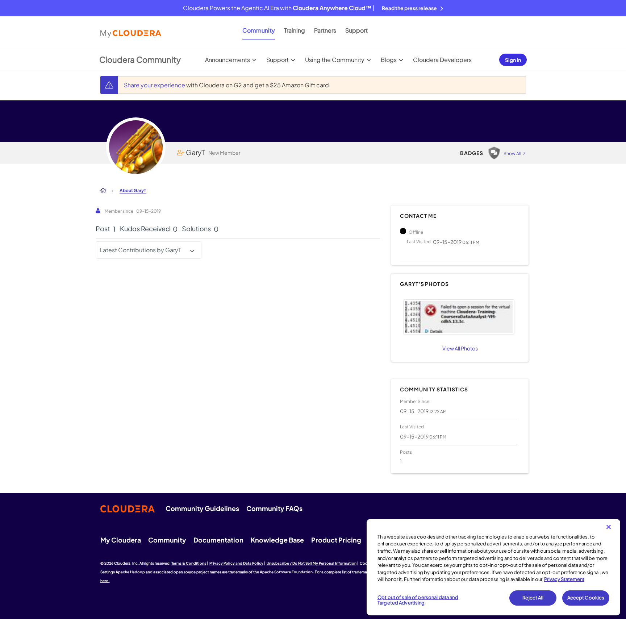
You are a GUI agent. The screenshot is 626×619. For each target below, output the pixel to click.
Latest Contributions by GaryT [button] (140, 250)
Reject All (532, 598)
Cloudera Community (140, 59)
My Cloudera (120, 540)
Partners (325, 30)
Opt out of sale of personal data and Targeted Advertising (417, 600)
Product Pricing (336, 540)
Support (356, 30)
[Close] (609, 527)
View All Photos (460, 348)
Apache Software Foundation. (287, 572)
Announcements (227, 59)
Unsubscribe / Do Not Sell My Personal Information (311, 563)
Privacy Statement (564, 579)
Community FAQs (274, 508)
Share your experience (155, 85)
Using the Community (334, 59)
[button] (458, 317)
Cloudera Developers (442, 59)
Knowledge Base (277, 540)
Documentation (218, 540)
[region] (493, 567)
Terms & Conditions (188, 563)
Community (258, 30)
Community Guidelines (202, 508)
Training (294, 30)
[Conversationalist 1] (494, 152)
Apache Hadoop (130, 572)
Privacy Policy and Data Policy (236, 563)
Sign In (513, 60)
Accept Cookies (586, 598)
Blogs (389, 59)
